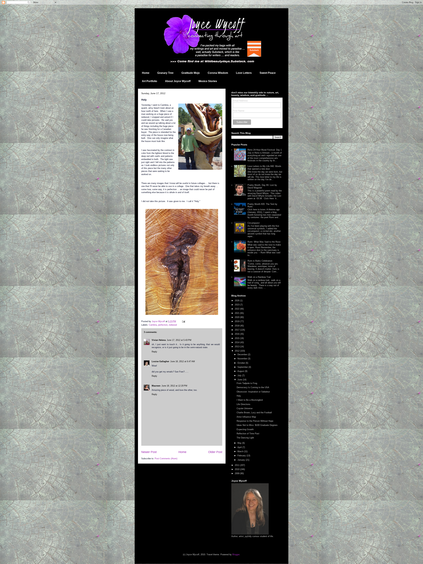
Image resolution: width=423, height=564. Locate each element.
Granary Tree (165, 72)
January (241, 460)
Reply (154, 351)
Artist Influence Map (246, 417)
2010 (237, 469)
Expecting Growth (245, 429)
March (240, 451)
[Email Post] (183, 321)
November (242, 358)
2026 (237, 300)
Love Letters (244, 72)
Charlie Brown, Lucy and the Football (254, 412)
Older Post (215, 452)
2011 (237, 465)
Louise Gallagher (160, 361)
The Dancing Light (245, 437)
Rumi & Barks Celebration (260, 261)
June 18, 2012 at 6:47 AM (182, 361)
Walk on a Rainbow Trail (259, 277)
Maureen (156, 385)
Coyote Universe (244, 408)
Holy (239, 396)
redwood (173, 325)
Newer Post (149, 452)
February (242, 455)
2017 (237, 330)
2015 (237, 338)
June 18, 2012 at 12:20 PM (174, 385)
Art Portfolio (149, 81)
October (241, 363)
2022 (237, 309)
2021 (237, 313)
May (239, 443)
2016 (237, 334)
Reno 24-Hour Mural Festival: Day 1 (265, 150)
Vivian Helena (159, 340)
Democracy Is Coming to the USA (253, 387)
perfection (163, 325)
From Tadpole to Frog (247, 383)
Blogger (235, 554)
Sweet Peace (268, 72)
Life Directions (243, 404)
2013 (237, 346)
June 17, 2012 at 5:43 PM (179, 340)
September (243, 367)
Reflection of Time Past (248, 433)
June (240, 379)
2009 (237, 473)
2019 (237, 321)
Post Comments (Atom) (166, 458)
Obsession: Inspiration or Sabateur (253, 391)
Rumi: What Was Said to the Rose (264, 242)
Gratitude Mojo (190, 72)
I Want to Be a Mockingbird (250, 400)
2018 (237, 325)
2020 (237, 317)
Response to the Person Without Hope (255, 421)
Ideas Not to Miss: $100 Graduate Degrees (257, 425)
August (241, 371)
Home (145, 72)
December (242, 354)
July (239, 375)
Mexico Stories (207, 81)
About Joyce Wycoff (178, 81)
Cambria (153, 325)
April (239, 447)
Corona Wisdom (218, 72)
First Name (238, 110)
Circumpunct (254, 223)
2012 (237, 351)
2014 (237, 342)
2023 (237, 304)
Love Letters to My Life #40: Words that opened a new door (264, 167)
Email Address (240, 100)
